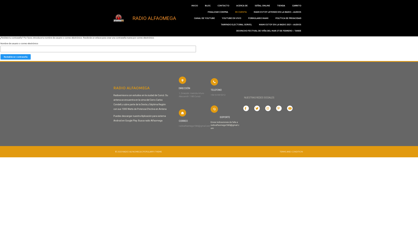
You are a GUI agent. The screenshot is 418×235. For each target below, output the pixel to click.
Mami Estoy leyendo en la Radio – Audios (277, 12)
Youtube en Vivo (231, 18)
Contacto (223, 5)
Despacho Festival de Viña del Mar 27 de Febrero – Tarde (268, 31)
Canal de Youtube (204, 18)
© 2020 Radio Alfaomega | (129, 151)
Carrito (296, 5)
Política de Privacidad (288, 18)
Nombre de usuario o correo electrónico (19, 43)
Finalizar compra (218, 12)
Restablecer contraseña (15, 57)
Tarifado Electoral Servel (236, 24)
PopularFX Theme (152, 151)
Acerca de (242, 5)
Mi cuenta (241, 12)
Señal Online (262, 5)
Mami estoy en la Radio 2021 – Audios (280, 24)
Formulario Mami (258, 18)
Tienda (281, 5)
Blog (207, 5)
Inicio (194, 5)
